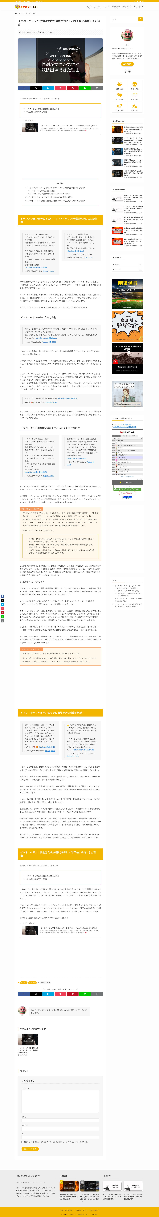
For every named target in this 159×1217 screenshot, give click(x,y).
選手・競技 (32, 983)
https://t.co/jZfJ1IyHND (46, 747)
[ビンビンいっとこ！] (26, 6)
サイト (24, 1134)
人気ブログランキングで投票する (124, 427)
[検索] (143, 1)
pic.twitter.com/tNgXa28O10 (83, 750)
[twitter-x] (134, 1)
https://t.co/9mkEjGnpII (75, 251)
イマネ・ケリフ (45, 983)
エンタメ (23, 983)
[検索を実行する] (140, 19)
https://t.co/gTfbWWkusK (76, 458)
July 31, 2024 (87, 257)
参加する (140, 479)
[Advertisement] (60, 157)
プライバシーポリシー (81, 1210)
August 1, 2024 (48, 271)
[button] (24, 88)
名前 (24, 1117)
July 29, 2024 (50, 750)
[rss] (137, 1)
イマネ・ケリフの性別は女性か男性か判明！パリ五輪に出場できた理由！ (56, 200)
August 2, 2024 (51, 402)
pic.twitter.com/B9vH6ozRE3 (36, 267)
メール (24, 1125)
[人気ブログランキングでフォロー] (127, 490)
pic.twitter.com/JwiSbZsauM (46, 338)
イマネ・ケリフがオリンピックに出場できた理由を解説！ (50, 197)
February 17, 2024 (49, 342)
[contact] (140, 1)
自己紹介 (128, 64)
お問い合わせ (94, 1210)
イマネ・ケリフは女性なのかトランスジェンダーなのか (51, 193)
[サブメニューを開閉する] (140, 264)
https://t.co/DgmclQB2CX (67, 398)
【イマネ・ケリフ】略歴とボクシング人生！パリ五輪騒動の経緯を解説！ (68, 125)
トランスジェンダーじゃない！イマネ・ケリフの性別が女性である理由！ (56, 187)
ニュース (118, 269)
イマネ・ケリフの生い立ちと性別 (43, 191)
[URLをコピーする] (97, 88)
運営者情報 (68, 1210)
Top (61, 1210)
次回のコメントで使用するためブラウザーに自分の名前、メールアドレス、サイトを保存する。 (56, 1142)
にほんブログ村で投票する (122, 424)
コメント (25, 1088)
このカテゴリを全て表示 (127, 476)
